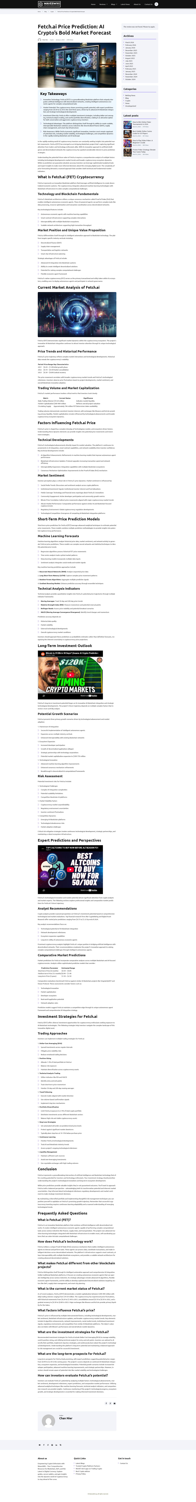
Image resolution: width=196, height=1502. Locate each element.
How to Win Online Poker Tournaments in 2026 (142, 123)
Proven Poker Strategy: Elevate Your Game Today (144, 150)
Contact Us (149, 4)
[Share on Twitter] (110, 1403)
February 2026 (130, 45)
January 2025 (130, 71)
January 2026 (130, 47)
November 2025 (131, 53)
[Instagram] (52, 1445)
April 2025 (129, 66)
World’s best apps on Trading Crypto (89, 1468)
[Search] (156, 4)
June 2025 (129, 63)
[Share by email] (114, 1403)
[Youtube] (39, 1445)
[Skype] (60, 1445)
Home (93, 4)
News (127, 103)
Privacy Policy (81, 1474)
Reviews (103, 4)
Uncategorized (130, 106)
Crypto (52, 11)
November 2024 (131, 77)
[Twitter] (48, 1445)
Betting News (130, 95)
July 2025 (128, 61)
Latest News (125, 4)
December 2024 (131, 74)
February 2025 (130, 69)
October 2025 (130, 55)
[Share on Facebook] (106, 1403)
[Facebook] (44, 1445)
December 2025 (131, 50)
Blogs (113, 4)
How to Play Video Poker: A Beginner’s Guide (143, 141)
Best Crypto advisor (83, 1471)
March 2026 (129, 42)
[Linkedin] (56, 1445)
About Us (137, 4)
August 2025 (130, 58)
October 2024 (130, 79)
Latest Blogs (80, 1463)
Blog (46, 11)
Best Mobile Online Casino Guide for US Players (142, 132)
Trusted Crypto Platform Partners (88, 1466)
